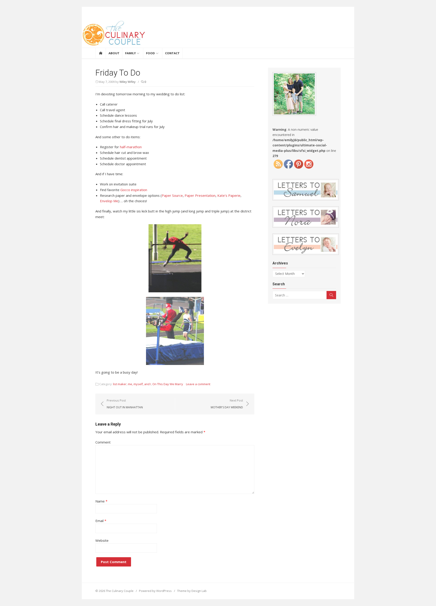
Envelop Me (109, 201)
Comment (103, 442)
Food (150, 53)
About (114, 53)
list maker (119, 384)
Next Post (227, 403)
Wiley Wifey (127, 82)
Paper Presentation (200, 195)
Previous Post (125, 403)
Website (102, 540)
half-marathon (131, 147)
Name (101, 501)
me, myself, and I (139, 384)
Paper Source (172, 195)
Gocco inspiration (133, 189)
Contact (172, 53)
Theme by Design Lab (192, 591)
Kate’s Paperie (228, 195)
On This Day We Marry (167, 384)
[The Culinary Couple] (218, 34)
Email (100, 520)
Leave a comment (198, 384)
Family (130, 53)
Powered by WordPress (155, 591)
